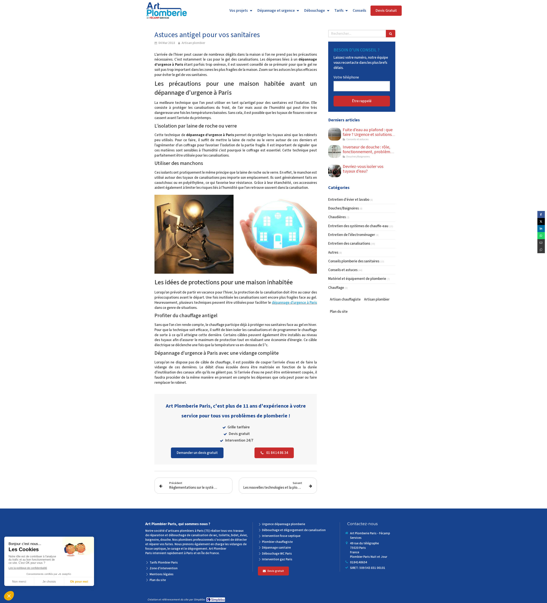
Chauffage (336, 287)
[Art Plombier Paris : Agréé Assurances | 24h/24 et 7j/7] (166, 10)
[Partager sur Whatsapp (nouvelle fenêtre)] (541, 235)
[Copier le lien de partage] (541, 249)
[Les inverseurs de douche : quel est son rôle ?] (334, 151)
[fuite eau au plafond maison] (334, 134)
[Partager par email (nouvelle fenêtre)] (541, 242)
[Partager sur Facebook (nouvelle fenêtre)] (541, 214)
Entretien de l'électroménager (351, 234)
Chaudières (337, 217)
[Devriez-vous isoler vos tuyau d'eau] (334, 170)
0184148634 (358, 562)
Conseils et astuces (342, 270)
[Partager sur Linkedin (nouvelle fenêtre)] (541, 228)
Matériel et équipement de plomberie (357, 278)
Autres (333, 252)
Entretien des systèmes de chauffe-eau (358, 226)
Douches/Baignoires (343, 208)
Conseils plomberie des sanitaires (353, 261)
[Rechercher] (390, 33)
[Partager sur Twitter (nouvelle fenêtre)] (541, 221)
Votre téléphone (346, 77)
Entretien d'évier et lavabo (348, 199)
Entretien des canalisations (349, 243)
